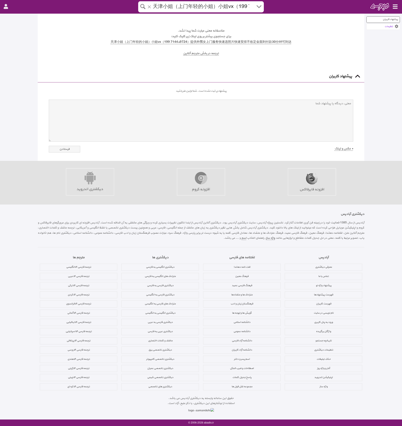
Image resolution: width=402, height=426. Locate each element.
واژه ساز (270, 238)
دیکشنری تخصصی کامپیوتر (160, 359)
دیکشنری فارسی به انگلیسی (160, 295)
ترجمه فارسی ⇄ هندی (78, 359)
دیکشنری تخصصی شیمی (160, 377)
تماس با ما (323, 276)
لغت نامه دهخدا (242, 267)
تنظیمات (389, 26)
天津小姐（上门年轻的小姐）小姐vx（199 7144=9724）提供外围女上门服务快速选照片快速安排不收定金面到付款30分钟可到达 (201, 42)
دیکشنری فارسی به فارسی (160, 285)
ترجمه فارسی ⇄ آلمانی (78, 313)
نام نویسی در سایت (324, 313)
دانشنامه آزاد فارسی (242, 341)
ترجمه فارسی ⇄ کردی (78, 295)
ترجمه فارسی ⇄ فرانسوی (78, 304)
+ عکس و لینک (344, 148)
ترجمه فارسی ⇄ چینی (78, 377)
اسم (243, 238)
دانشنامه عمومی (241, 331)
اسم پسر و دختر (242, 359)
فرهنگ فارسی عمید (242, 285)
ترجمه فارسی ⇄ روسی (78, 350)
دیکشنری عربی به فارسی (160, 331)
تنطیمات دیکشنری (323, 350)
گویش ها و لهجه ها (242, 313)
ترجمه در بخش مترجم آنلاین (201, 53)
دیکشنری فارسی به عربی (160, 322)
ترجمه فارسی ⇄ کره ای (78, 386)
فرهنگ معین (242, 276)
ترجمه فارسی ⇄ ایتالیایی (78, 322)
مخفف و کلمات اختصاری (160, 341)
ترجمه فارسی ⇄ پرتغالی (78, 341)
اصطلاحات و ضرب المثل (242, 368)
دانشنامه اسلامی (241, 322)
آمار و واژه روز (323, 368)
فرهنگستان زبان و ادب (242, 304)
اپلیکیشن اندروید (323, 377)
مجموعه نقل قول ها (242, 386)
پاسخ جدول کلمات (241, 377)
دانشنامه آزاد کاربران (242, 350)
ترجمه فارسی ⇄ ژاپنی (78, 368)
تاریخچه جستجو (323, 341)
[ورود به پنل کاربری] (5, 6)
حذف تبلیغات (324, 359)
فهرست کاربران (323, 304)
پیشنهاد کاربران (390, 19)
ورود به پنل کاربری (323, 322)
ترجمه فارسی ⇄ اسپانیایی (79, 331)
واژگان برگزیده (323, 331)
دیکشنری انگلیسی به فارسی (160, 267)
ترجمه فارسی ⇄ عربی (78, 276)
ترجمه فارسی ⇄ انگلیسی (78, 267)
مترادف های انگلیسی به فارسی (160, 276)
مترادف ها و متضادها (242, 295)
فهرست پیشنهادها (323, 295)
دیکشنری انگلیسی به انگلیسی (160, 313)
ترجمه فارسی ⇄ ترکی (78, 285)
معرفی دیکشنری (323, 267)
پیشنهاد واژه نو (323, 285)
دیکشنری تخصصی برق (160, 350)
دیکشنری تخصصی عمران (160, 368)
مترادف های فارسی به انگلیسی (160, 304)
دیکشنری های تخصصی (160, 386)
